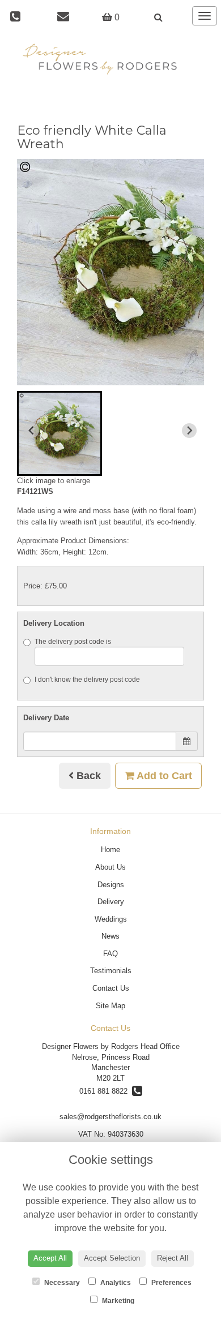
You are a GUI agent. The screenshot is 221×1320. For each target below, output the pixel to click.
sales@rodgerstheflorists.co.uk (111, 1116)
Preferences (171, 1283)
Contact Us (110, 988)
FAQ (110, 953)
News (110, 936)
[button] (59, 433)
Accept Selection (112, 1258)
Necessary (61, 1283)
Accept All (50, 1258)
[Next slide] (189, 430)
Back (87, 775)
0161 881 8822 (105, 1091)
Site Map (110, 1005)
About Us (110, 867)
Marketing (117, 1301)
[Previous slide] (31, 430)
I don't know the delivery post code (87, 679)
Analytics (115, 1283)
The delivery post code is (73, 642)
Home (110, 849)
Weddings (111, 919)
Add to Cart (163, 775)
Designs (110, 884)
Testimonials (110, 970)
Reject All (172, 1258)
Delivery (110, 901)
